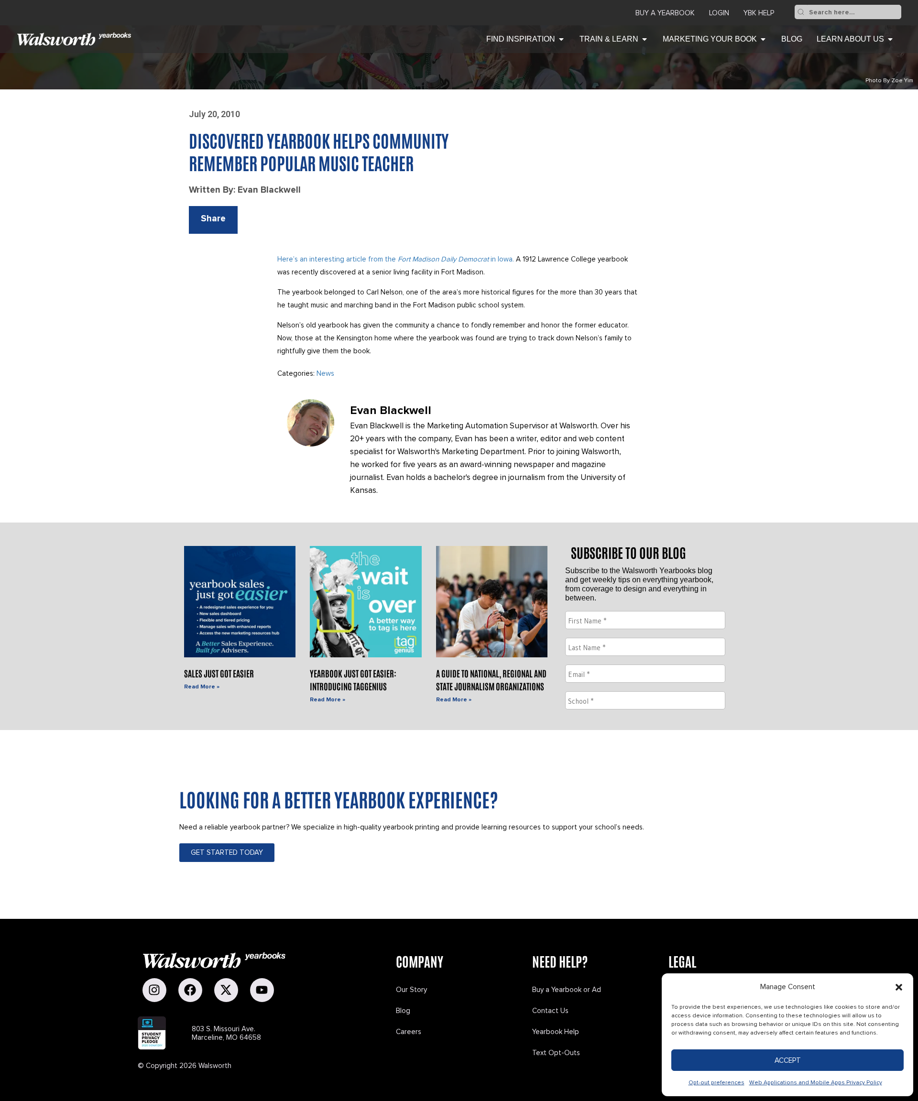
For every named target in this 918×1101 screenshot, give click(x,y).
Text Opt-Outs (556, 1052)
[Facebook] (190, 990)
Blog (403, 1010)
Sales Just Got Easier (219, 673)
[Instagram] (154, 990)
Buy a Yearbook (665, 13)
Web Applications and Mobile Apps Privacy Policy (815, 1082)
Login (719, 13)
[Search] (801, 12)
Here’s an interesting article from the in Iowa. (395, 259)
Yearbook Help (555, 1031)
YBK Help (758, 13)
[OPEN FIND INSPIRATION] (561, 39)
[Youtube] (262, 990)
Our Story (411, 989)
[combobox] (854, 12)
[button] (899, 987)
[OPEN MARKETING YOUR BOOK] (763, 39)
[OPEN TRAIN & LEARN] (644, 39)
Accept (788, 1060)
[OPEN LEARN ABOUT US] (890, 39)
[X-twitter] (226, 990)
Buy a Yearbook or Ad (566, 989)
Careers (408, 1031)
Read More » (201, 686)
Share (213, 218)
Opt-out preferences (716, 1082)
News (325, 373)
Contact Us (550, 1010)
